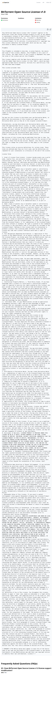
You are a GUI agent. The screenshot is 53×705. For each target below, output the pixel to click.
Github (48, 2)
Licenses (38, 2)
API (43, 2)
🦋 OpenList (6, 3)
